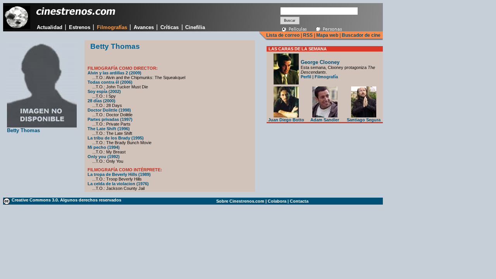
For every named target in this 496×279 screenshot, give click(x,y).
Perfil (306, 76)
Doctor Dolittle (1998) (109, 110)
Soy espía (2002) (104, 91)
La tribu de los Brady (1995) (116, 138)
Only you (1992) (104, 156)
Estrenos (79, 27)
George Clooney (320, 62)
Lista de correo (283, 35)
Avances (144, 27)
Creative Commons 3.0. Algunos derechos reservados (66, 200)
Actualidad (49, 27)
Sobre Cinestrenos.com (240, 201)
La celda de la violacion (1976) (118, 183)
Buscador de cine (361, 35)
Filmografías (112, 27)
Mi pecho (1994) (104, 147)
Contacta (299, 201)
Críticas (169, 27)
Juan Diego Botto (286, 119)
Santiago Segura (364, 119)
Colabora (277, 201)
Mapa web (327, 35)
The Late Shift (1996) (109, 128)
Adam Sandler (324, 119)
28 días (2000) (101, 100)
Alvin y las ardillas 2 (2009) (114, 73)
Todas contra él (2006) (110, 82)
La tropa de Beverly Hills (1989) (119, 174)
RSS (308, 35)
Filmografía (326, 76)
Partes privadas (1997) (110, 119)
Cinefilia (195, 27)
